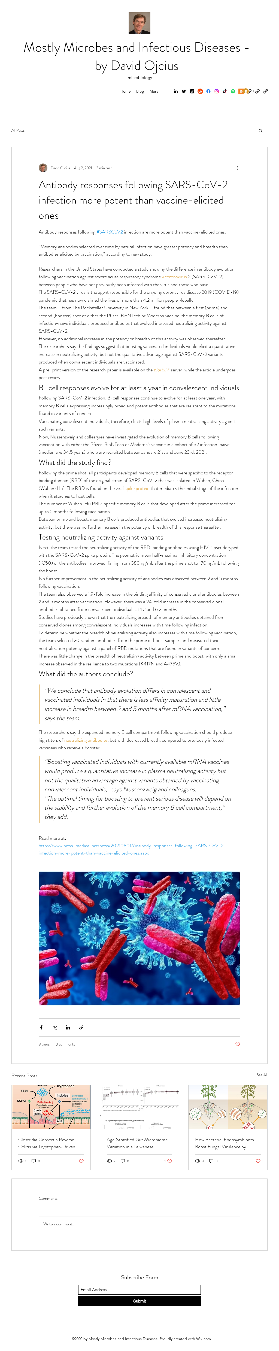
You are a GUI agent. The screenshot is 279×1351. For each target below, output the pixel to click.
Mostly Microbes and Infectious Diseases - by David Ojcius (136, 56)
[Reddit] (200, 91)
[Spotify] (233, 91)
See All (262, 1074)
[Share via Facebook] (41, 1027)
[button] (260, 130)
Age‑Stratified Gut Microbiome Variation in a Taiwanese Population (137, 1143)
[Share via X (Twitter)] (54, 1027)
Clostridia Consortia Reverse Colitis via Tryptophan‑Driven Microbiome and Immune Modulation (46, 1143)
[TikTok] (225, 91)
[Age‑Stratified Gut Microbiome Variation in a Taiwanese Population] (139, 1107)
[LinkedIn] (175, 91)
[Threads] (192, 91)
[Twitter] (184, 91)
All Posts (18, 130)
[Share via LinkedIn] (68, 1027)
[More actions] (237, 168)
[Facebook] (208, 91)
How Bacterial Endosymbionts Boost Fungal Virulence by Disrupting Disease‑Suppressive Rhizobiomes (225, 1143)
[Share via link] (81, 1027)
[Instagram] (216, 91)
